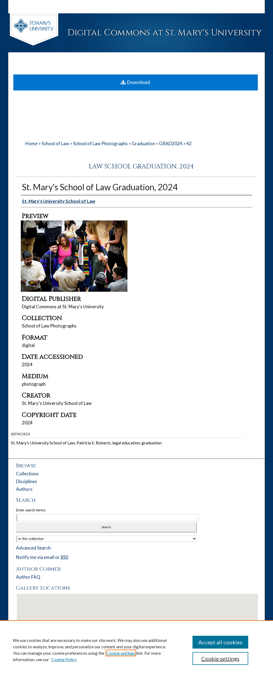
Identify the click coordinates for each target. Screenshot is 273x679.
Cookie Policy (64, 659)
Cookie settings (120, 653)
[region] (136, 649)
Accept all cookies (220, 642)
